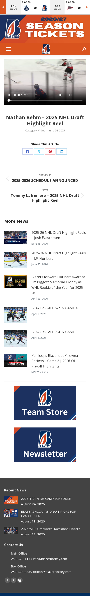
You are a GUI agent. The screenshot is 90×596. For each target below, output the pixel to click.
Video (41, 130)
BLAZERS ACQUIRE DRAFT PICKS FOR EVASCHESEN (48, 513)
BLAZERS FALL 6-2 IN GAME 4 (54, 308)
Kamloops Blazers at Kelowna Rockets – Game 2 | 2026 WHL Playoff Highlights (54, 361)
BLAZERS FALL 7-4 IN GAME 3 (54, 332)
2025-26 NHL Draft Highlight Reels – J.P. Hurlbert (58, 256)
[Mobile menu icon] (8, 49)
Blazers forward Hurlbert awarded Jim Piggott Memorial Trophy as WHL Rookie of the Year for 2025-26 (58, 285)
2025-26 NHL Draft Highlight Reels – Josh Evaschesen (58, 235)
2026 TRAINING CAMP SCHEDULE (46, 498)
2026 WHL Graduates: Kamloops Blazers (50, 529)
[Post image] (15, 237)
